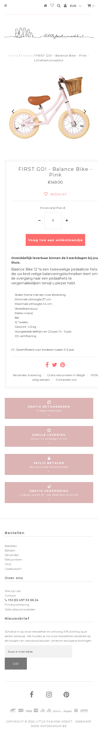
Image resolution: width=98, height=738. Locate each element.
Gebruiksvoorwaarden (20, 609)
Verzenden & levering (27, 375)
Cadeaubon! (13, 569)
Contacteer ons (66, 379)
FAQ (8, 564)
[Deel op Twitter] (54, 366)
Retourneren (13, 559)
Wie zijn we (12, 591)
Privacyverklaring (17, 604)
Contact (10, 595)
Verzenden (12, 555)
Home (13, 55)
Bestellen (11, 546)
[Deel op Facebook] (47, 366)
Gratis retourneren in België (66, 375)
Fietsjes (27, 55)
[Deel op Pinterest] (62, 366)
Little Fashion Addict (54, 721)
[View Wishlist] (52, 6)
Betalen (10, 550)
